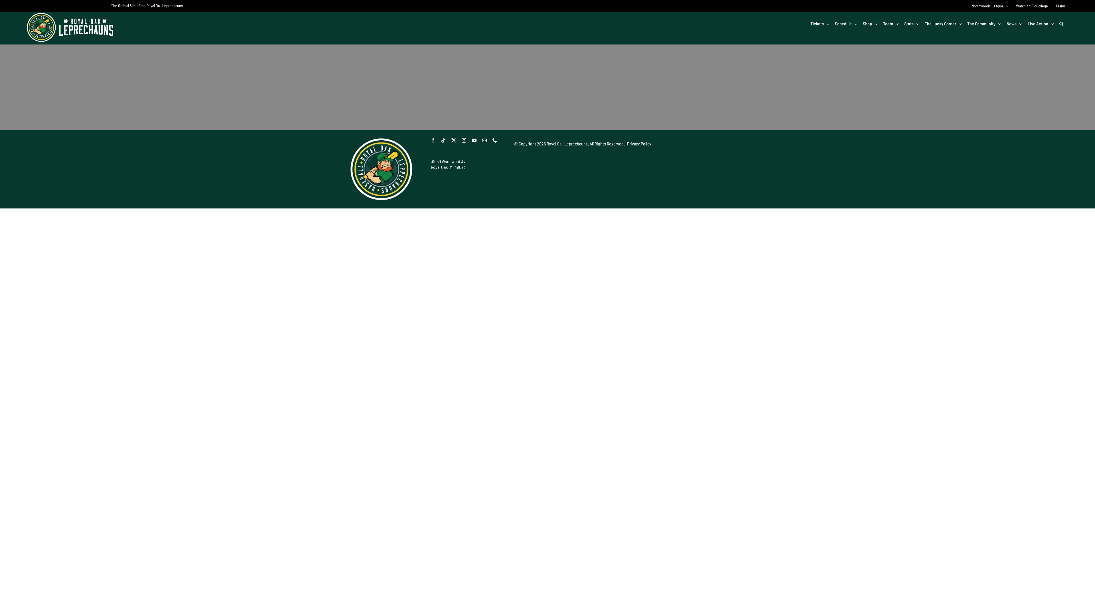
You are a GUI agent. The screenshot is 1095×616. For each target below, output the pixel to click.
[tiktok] (443, 140)
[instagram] (464, 140)
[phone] (494, 140)
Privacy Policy (639, 143)
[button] (1061, 24)
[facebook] (433, 140)
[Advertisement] (617, 164)
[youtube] (474, 140)
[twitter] (453, 140)
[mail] (484, 140)
